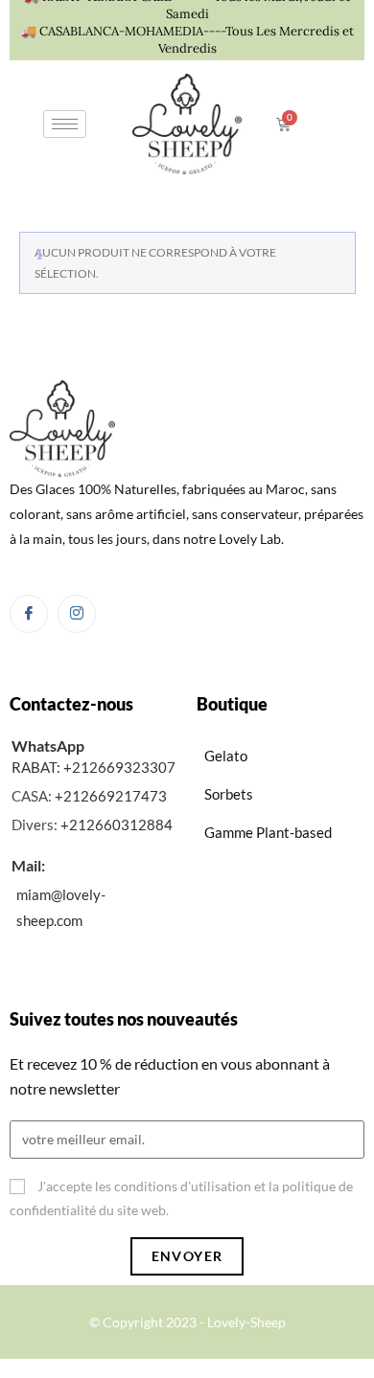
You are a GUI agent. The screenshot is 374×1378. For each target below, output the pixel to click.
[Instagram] (77, 614)
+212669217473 (111, 795)
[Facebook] (29, 614)
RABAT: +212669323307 (93, 767)
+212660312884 (116, 824)
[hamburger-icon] (64, 124)
